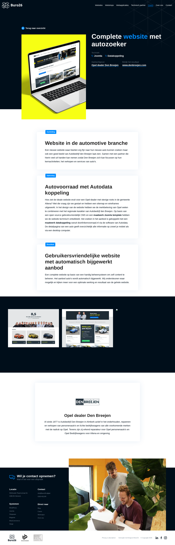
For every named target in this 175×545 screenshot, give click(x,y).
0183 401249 (42, 496)
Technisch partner (138, 5)
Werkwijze (41, 514)
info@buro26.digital (44, 493)
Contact (169, 5)
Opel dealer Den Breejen (105, 65)
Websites (99, 5)
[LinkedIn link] (156, 537)
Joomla (11, 511)
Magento (12, 517)
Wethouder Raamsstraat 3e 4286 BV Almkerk (18, 494)
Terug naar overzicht (35, 28)
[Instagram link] (165, 537)
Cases (150, 5)
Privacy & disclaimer (109, 538)
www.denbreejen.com (134, 65)
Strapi (11, 524)
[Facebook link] (161, 537)
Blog (39, 508)
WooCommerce (14, 521)
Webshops (109, 5)
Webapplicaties (122, 5)
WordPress (13, 508)
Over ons (159, 5)
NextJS (136, 538)
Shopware (12, 514)
